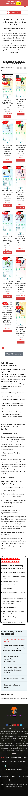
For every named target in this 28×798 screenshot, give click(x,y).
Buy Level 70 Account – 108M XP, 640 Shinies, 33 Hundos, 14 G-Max (7, 104)
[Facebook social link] (7, 725)
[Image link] (14, 711)
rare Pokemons (16, 585)
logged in (12, 698)
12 (16, 348)
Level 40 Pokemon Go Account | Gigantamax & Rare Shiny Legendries (7, 149)
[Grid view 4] (25, 67)
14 (22, 348)
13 (19, 348)
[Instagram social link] (13, 725)
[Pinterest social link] (18, 725)
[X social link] (10, 725)
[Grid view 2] (18, 67)
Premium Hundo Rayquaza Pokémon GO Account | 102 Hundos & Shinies (7, 240)
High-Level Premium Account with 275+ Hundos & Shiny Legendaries (20, 285)
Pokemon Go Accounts (7, 110)
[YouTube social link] (15, 725)
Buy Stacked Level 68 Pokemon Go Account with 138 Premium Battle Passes (7, 318)
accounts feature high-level (12, 442)
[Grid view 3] (21, 67)
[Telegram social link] (21, 725)
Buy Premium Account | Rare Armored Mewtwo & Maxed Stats (20, 194)
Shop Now (19, 3)
